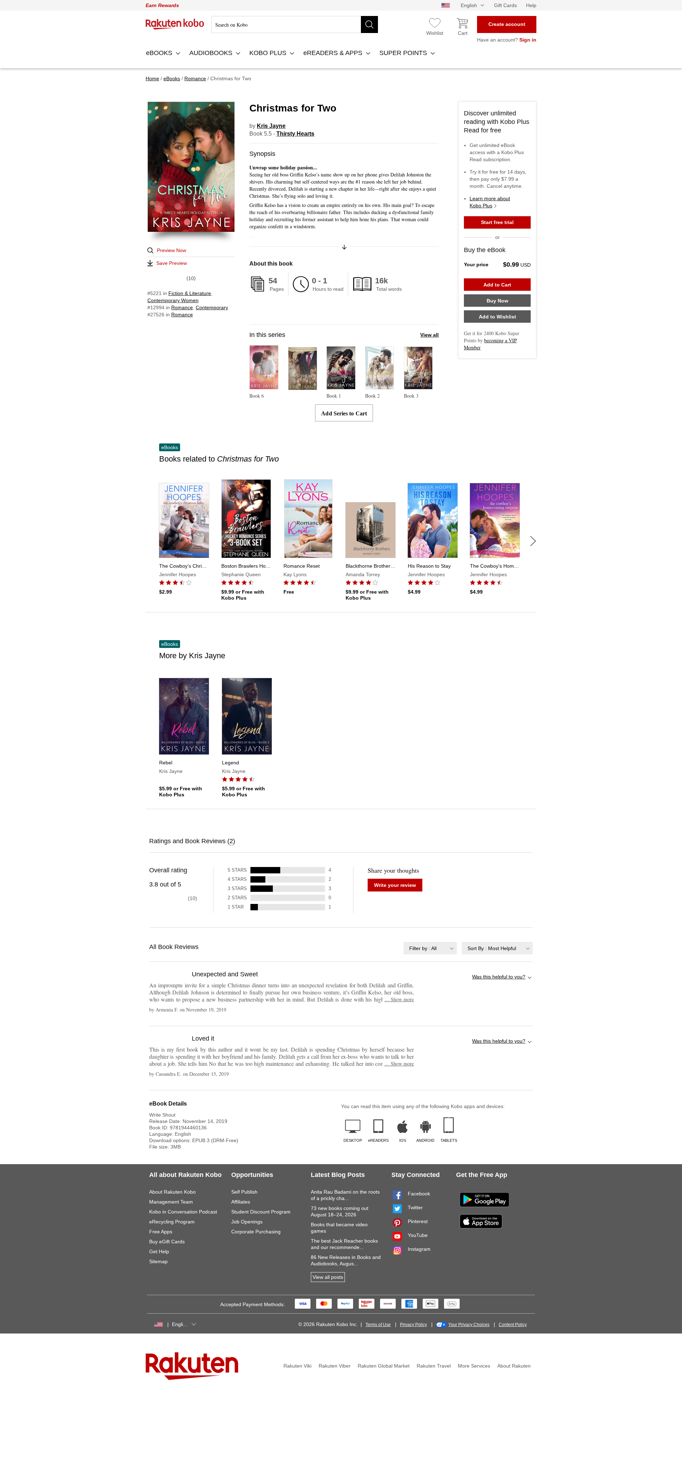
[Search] (369, 24)
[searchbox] (294, 24)
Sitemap (158, 1261)
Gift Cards (505, 5)
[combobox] (430, 948)
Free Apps (160, 1231)
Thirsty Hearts (295, 134)
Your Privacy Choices (468, 1324)
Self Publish (244, 1192)
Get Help (159, 1251)
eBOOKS (160, 52)
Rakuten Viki (297, 1366)
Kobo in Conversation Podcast (183, 1212)
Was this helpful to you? (498, 977)
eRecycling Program (172, 1222)
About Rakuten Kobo (172, 1192)
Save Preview (171, 263)
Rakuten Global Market (384, 1366)
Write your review (395, 885)
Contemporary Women (173, 300)
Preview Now (171, 250)
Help (531, 5)
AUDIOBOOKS (211, 52)
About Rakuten (514, 1366)
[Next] (533, 541)
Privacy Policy (413, 1324)
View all (429, 335)
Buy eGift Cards (167, 1241)
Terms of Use (378, 1324)
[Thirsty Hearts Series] (302, 386)
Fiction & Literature (189, 293)
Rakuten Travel (434, 1366)
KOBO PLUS (268, 52)
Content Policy (513, 1324)
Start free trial (497, 222)
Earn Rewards (162, 5)
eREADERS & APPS (333, 52)
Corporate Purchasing (256, 1231)
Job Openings (246, 1222)
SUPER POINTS (404, 52)
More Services (474, 1366)
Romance (182, 307)
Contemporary (212, 307)
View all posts (328, 1277)
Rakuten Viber (335, 1366)
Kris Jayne (271, 126)
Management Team (171, 1202)
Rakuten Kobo (175, 24)
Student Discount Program (261, 1212)
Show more (399, 999)
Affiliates (240, 1202)
